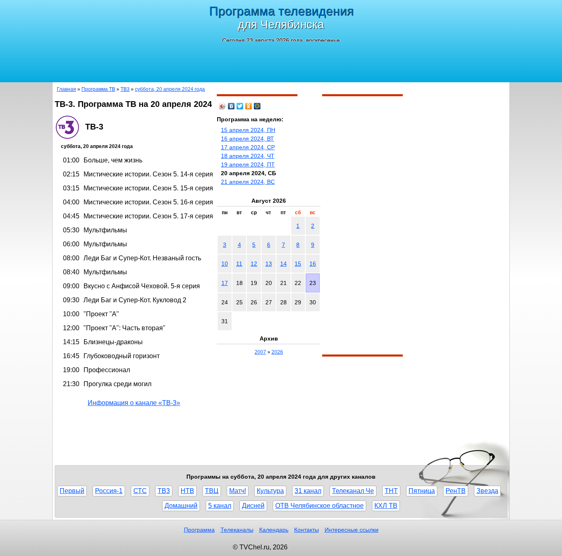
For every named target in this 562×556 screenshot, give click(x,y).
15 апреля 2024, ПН (248, 130)
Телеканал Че (353, 490)
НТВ (187, 490)
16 (312, 263)
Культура (270, 490)
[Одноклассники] (248, 106)
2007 (260, 352)
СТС (140, 490)
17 (224, 283)
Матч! (237, 490)
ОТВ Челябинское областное (319, 505)
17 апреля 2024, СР (248, 147)
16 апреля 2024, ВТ (247, 138)
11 (239, 263)
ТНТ (391, 490)
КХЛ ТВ (385, 505)
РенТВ (456, 490)
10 (224, 263)
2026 (277, 352)
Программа (199, 529)
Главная (66, 89)
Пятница (422, 490)
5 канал (219, 505)
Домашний (181, 505)
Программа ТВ (98, 89)
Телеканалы (237, 529)
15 (298, 263)
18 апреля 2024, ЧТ (247, 156)
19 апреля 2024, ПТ (248, 164)
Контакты (306, 529)
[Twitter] (240, 106)
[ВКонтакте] (231, 106)
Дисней (253, 505)
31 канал (308, 490)
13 (268, 263)
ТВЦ (211, 490)
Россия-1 (109, 490)
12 (254, 263)
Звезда (487, 490)
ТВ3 (125, 89)
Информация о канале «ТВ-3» (134, 402)
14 (283, 263)
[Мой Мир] (257, 106)
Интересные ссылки (352, 529)
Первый (72, 490)
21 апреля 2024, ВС (248, 181)
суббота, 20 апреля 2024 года (170, 89)
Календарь (273, 529)
